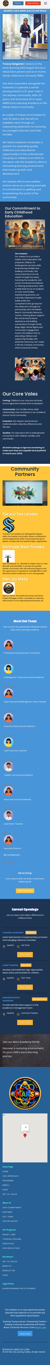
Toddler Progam (12, 1239)
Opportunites (10, 1221)
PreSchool (9, 1243)
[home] (6, 3)
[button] (45, 3)
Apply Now (25, 955)
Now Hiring (33, 3)
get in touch (10, 1261)
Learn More (25, 1334)
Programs (8, 1180)
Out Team (8, 1216)
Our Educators (11, 1248)
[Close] (26, 1127)
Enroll (18, 3)
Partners (7, 1212)
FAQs (5, 1189)
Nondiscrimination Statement (19, 1288)
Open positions (25, 891)
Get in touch (10, 1194)
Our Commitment (12, 1207)
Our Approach (10, 1176)
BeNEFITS (7, 1266)
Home (5, 1171)
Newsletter (9, 1270)
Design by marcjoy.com (16, 1349)
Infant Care (9, 1234)
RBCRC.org (40, 1328)
